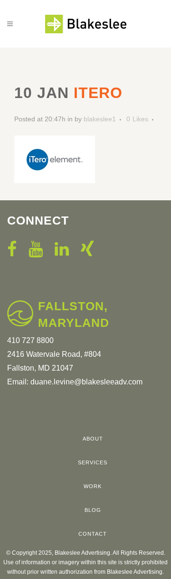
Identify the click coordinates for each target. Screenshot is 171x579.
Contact (92, 534)
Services (92, 462)
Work (93, 486)
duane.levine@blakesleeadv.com (86, 382)
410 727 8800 (30, 340)
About (93, 439)
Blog (93, 510)
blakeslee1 (100, 119)
